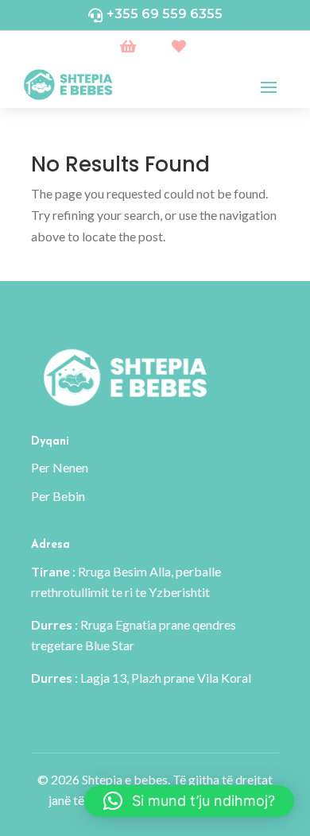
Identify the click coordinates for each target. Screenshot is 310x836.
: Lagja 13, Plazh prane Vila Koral (141, 677)
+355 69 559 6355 (165, 13)
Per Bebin (58, 495)
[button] (189, 801)
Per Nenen (59, 467)
